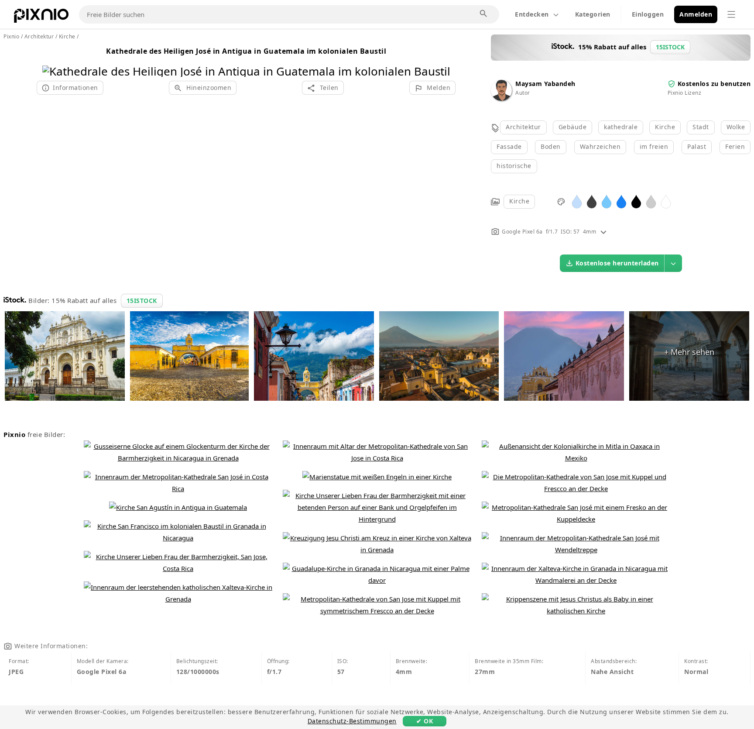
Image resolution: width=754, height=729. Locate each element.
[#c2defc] (577, 201)
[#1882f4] (621, 201)
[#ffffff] (666, 201)
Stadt (700, 127)
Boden (551, 146)
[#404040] (591, 201)
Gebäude (573, 127)
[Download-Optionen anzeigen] (673, 263)
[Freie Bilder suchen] (484, 14)
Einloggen (648, 14)
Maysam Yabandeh (545, 83)
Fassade (509, 146)
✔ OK (424, 721)
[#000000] (636, 201)
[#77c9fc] (606, 201)
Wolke (736, 127)
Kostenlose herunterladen (617, 263)
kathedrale (620, 127)
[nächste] (440, 60)
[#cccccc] (651, 201)
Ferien (735, 146)
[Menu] (731, 14)
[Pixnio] (41, 17)
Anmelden (695, 14)
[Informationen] (603, 231)
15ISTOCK (142, 300)
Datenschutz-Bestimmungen (352, 721)
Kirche (665, 127)
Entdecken (532, 14)
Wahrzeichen (600, 146)
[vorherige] (52, 60)
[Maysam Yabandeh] (501, 98)
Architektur (523, 127)
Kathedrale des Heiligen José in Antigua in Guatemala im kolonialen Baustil (246, 51)
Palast (696, 146)
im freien (654, 146)
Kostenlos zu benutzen (714, 83)
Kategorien (592, 14)
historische (514, 166)
